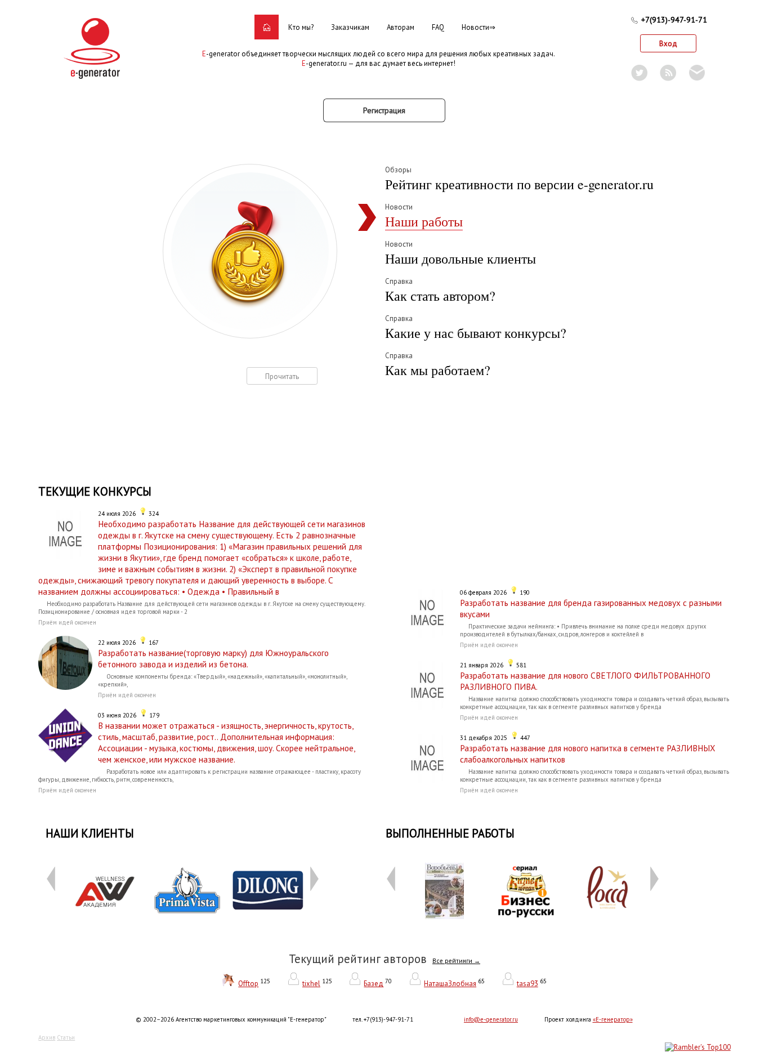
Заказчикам (350, 27)
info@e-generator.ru (491, 1019)
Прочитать (282, 376)
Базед (373, 983)
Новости (475, 27)
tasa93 (527, 983)
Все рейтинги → (456, 961)
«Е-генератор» (613, 1019)
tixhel (311, 983)
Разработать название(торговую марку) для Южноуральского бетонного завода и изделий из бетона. (213, 658)
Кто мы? (301, 27)
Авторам (400, 27)
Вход (668, 43)
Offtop (248, 983)
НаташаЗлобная (450, 983)
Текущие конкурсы (94, 491)
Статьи (66, 1037)
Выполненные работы (450, 833)
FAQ (438, 27)
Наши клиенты (90, 833)
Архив (46, 1037)
